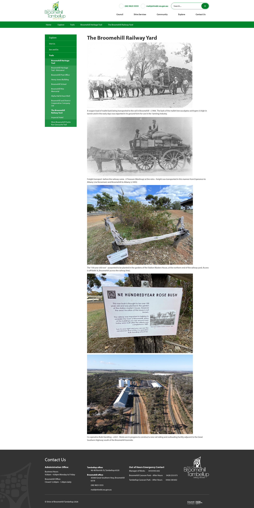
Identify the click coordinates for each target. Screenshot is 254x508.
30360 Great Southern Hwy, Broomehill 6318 (108, 479)
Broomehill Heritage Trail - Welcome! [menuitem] (59, 68)
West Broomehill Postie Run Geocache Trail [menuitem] (61, 123)
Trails (72, 24)
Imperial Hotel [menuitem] (57, 117)
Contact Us (201, 14)
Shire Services (140, 14)
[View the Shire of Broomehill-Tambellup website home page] (55, 10)
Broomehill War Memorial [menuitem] (57, 90)
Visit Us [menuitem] (52, 43)
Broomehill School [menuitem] (58, 84)
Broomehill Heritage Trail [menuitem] (60, 61)
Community (162, 14)
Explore (181, 14)
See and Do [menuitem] (53, 49)
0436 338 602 (171, 479)
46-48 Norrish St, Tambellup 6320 (105, 470)
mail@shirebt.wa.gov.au (101, 489)
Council (119, 14)
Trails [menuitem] (51, 55)
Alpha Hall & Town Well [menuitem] (60, 96)
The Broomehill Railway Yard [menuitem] (58, 111)
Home (48, 24)
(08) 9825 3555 (97, 485)
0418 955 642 (154, 470)
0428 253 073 (172, 475)
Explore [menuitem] (52, 37)
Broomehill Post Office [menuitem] (60, 75)
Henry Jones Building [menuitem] (60, 79)
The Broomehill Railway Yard (120, 24)
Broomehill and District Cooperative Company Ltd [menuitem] (60, 103)
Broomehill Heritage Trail (91, 24)
